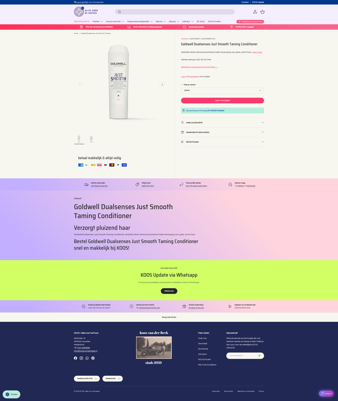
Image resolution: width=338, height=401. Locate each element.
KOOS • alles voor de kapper (90, 391)
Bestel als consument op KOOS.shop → (199, 67)
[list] (121, 84)
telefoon (241, 186)
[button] (262, 12)
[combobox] (175, 11)
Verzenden (216, 391)
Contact (245, 2)
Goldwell (184, 39)
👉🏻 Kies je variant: (188, 85)
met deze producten (99, 186)
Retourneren (228, 391)
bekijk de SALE (148, 186)
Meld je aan (169, 291)
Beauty (172, 21)
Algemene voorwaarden (246, 391)
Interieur (186, 21)
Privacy (261, 391)
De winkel (202, 343)
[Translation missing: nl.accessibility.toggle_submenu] (101, 21)
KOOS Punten (214, 21)
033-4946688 (83, 348)
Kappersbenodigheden (138, 21)
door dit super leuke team (196, 186)
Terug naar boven (169, 317)
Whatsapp (251, 186)
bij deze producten (196, 308)
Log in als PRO (82, 2)
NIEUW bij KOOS (81, 21)
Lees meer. (257, 52)
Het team (202, 354)
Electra (159, 21)
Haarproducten (113, 21)
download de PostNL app (149, 308)
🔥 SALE (200, 21)
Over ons (202, 338)
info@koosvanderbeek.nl (85, 351)
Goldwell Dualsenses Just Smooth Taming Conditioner (96, 33)
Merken (96, 21)
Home (76, 33)
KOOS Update (258, 2)
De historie (203, 349)
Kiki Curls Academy (207, 365)
